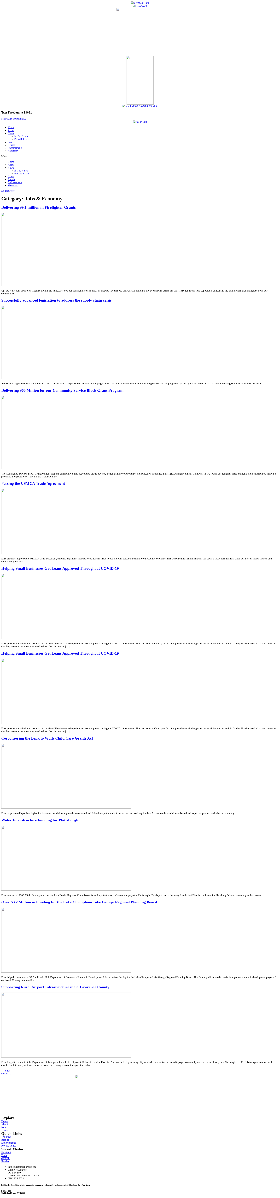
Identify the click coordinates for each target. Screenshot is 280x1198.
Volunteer (13, 150)
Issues (11, 142)
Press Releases (21, 139)
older (5, 1070)
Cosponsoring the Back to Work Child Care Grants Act (47, 738)
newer (6, 1073)
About (11, 130)
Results (11, 145)
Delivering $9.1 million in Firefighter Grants (38, 207)
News (11, 133)
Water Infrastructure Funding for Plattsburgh (39, 820)
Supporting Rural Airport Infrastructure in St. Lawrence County (55, 987)
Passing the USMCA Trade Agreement (33, 483)
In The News (21, 136)
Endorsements (15, 147)
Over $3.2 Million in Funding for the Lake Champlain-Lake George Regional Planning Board (79, 902)
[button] (13, 118)
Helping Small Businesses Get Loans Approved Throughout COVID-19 (60, 568)
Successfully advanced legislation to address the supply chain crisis (56, 300)
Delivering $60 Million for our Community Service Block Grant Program (62, 390)
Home (11, 127)
